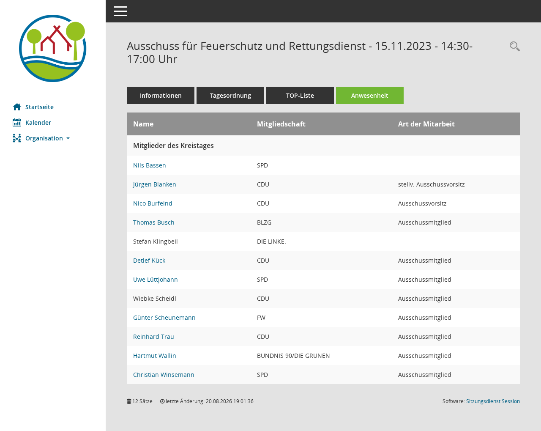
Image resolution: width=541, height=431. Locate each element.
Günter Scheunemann (164, 317)
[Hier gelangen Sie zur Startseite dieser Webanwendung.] (53, 48)
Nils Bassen (149, 165)
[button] (53, 138)
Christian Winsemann (163, 375)
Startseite (39, 107)
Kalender (38, 122)
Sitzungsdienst (493, 401)
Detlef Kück (149, 260)
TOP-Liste (300, 95)
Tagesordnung (230, 95)
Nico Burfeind (152, 203)
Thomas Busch (154, 222)
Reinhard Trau (153, 336)
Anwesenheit (369, 95)
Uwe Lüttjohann (155, 279)
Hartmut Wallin (154, 355)
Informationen (161, 95)
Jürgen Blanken (154, 184)
